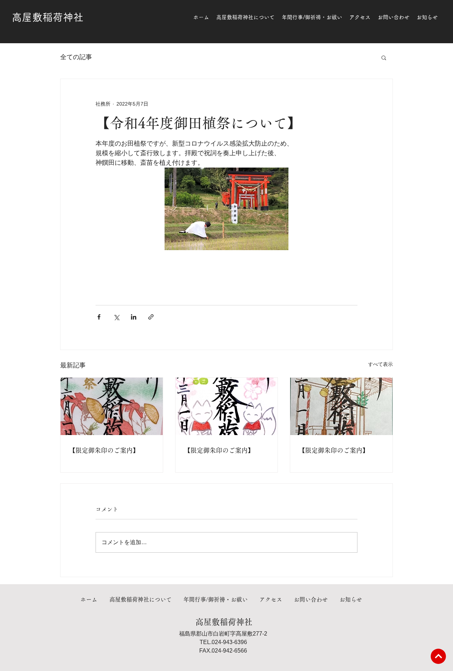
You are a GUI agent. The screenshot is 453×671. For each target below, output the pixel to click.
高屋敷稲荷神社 (48, 17)
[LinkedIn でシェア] (133, 317)
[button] (383, 57)
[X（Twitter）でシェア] (116, 317)
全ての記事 (76, 57)
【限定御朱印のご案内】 (104, 450)
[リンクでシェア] (151, 317)
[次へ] (438, 656)
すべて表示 (380, 364)
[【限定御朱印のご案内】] (112, 406)
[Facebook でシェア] (99, 317)
